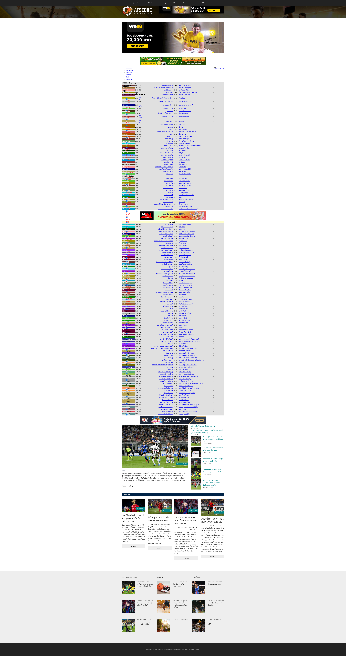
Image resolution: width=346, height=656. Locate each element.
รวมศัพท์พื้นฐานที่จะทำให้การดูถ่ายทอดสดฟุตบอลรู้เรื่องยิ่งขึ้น (145, 584)
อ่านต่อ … (135, 546)
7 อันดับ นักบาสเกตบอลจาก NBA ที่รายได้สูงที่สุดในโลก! (216, 603)
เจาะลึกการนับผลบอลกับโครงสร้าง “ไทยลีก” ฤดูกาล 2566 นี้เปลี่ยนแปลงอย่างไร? (213, 483)
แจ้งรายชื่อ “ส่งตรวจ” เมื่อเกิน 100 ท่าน (203, 426)
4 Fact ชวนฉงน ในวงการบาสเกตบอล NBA (214, 622)
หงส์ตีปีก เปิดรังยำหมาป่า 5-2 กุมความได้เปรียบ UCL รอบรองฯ (133, 518)
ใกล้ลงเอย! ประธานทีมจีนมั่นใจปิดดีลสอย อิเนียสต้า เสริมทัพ (185, 520)
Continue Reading (127, 486)
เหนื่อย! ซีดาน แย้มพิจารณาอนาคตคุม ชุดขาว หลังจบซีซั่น (145, 622)
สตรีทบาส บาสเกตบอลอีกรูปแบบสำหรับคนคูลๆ (180, 622)
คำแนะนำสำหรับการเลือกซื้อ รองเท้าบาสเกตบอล (179, 584)
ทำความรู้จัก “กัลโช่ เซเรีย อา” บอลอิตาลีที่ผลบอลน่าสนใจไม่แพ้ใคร (213, 439)
